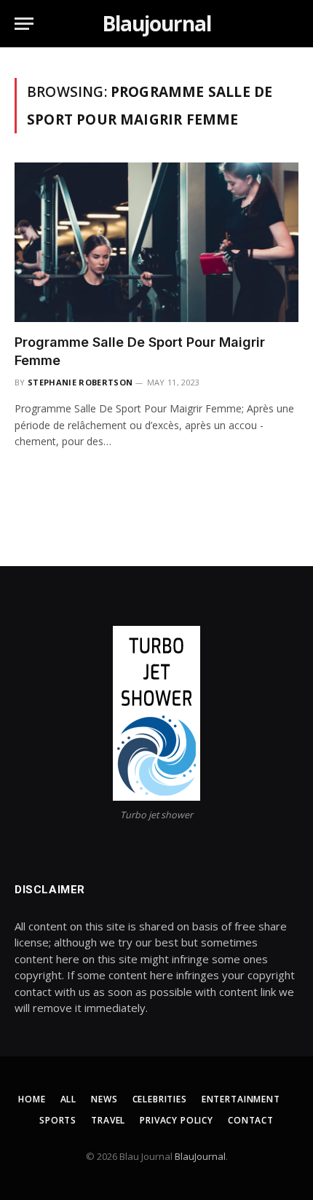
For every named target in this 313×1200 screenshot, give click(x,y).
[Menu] (24, 23)
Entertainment (241, 1099)
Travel (108, 1120)
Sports (57, 1120)
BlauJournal (200, 1156)
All (68, 1099)
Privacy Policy (176, 1120)
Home (31, 1099)
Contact (251, 1120)
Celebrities (159, 1099)
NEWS (104, 1099)
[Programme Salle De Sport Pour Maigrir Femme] (156, 242)
